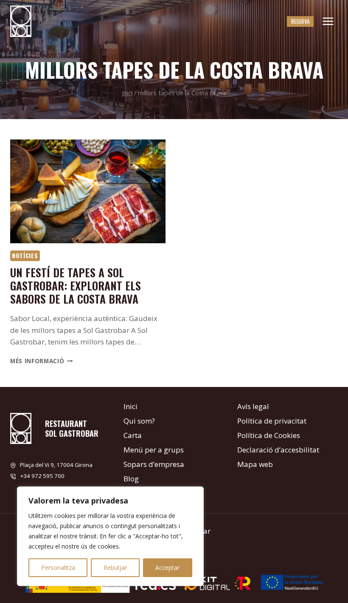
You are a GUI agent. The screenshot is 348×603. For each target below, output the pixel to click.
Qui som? (139, 421)
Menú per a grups (153, 450)
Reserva (300, 21)
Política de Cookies (268, 435)
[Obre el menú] (328, 21)
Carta (132, 435)
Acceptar (167, 567)
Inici (130, 406)
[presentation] (88, 191)
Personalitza (58, 567)
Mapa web (255, 464)
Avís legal (253, 406)
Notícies (25, 255)
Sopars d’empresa (153, 464)
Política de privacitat (271, 421)
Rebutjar (115, 567)
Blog (131, 479)
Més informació (41, 361)
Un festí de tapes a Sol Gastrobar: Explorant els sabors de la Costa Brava (75, 285)
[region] (110, 536)
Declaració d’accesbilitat (278, 450)
